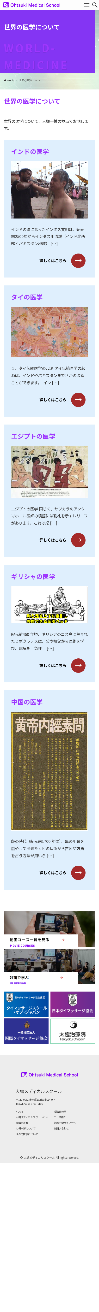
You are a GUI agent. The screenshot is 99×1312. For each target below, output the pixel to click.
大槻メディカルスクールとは (32, 1117)
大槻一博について (26, 1128)
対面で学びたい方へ (65, 1123)
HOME (19, 1111)
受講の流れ (22, 1123)
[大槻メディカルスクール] (31, 5)
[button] (95, 5)
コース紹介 (60, 1117)
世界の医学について (27, 1134)
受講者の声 (60, 1111)
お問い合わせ (61, 1128)
